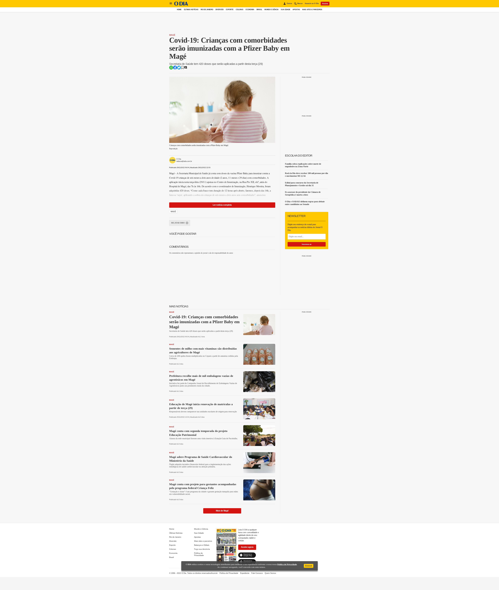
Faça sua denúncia (202, 549)
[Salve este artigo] (182, 68)
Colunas (239, 10)
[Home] (181, 5)
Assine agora (247, 547)
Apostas (296, 10)
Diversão (219, 10)
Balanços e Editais (201, 545)
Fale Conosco (257, 573)
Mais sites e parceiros (312, 10)
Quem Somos (270, 573)
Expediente (244, 573)
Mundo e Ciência (271, 10)
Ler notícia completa (222, 205)
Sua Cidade (285, 10)
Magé (172, 35)
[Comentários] (185, 68)
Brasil (259, 10)
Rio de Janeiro (207, 10)
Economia (250, 10)
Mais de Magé (222, 511)
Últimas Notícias (191, 10)
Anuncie (214, 573)
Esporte (229, 10)
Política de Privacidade (199, 554)
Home (179, 10)
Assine (325, 3)
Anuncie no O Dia (312, 3)
